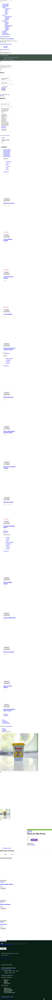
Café (6, 10)
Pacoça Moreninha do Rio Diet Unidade (9, 432)
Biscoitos (7, 22)
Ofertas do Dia (6, 155)
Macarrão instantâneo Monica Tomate (9, 710)
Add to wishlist (6, 200)
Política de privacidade (8, 990)
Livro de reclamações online (9, 992)
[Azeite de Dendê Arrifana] (19, 878)
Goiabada (7, 18)
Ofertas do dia (5, 6)
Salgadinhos (7, 26)
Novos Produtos (6, 150)
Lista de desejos (7, 983)
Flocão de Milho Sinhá (9, 617)
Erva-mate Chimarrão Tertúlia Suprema (9, 348)
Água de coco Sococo (8, 203)
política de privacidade (3, 127)
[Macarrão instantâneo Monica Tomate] (9, 702)
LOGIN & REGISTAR (5, 36)
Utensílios (5, 31)
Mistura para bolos (8, 25)
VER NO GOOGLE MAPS (5, 44)
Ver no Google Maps (5, 958)
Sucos (6, 14)
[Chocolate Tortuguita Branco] (9, 517)
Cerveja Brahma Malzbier (7, 240)
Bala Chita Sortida (8, 502)
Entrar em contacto (6, 34)
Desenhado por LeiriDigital (6, 997)
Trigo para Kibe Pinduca (7, 686)
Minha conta (6, 979)
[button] (0, 50)
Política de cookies (7, 991)
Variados (7, 19)
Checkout (6, 982)
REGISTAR (4, 129)
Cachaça (6, 9)
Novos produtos (6, 4)
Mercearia (5, 20)
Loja (3, 719)
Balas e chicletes (8, 16)
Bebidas (4, 7)
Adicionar (34, 839)
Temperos (7, 28)
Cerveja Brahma (7, 314)
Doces (4, 15)
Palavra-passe (4, 82)
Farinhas (6, 23)
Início (4, 728)
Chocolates (7, 17)
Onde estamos (5, 33)
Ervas (6, 13)
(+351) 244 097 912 (10, 38)
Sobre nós (5, 32)
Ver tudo (6, 171)
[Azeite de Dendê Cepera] (19, 938)
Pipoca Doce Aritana (8, 652)
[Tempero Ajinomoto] (9, 898)
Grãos (6, 24)
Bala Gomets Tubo (8, 397)
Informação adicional (7, 848)
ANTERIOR (29, 830)
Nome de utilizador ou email (5, 79)
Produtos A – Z (7, 987)
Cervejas (7, 11)
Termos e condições (8, 989)
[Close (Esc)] (1, 70)
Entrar (8, 135)
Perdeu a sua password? (3, 88)
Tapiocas (7, 27)
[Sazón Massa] (19, 918)
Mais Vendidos (6, 152)
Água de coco (8, 8)
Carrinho (5, 980)
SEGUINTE (29, 831)
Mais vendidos (5, 5)
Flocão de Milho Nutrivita (7, 583)
